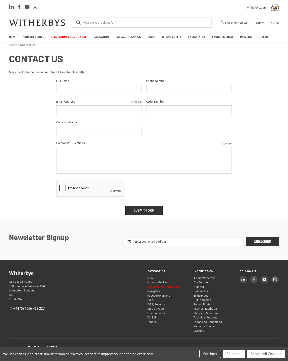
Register (243, 22)
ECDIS (151, 36)
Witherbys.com (258, 7)
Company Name (66, 122)
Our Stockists (202, 300)
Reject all (233, 353)
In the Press (201, 295)
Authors (199, 287)
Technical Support (205, 317)
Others (263, 36)
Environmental (222, 36)
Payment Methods (205, 308)
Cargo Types (196, 36)
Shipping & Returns (206, 313)
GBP (258, 22)
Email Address (99, 102)
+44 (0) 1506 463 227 (29, 309)
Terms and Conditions (208, 322)
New (12, 36)
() (277, 22)
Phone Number (155, 81)
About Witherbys (204, 278)
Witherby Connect (205, 326)
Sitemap (199, 330)
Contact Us (201, 291)
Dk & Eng (246, 36)
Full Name (62, 81)
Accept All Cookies (265, 353)
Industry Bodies (33, 36)
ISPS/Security (171, 36)
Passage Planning (128, 36)
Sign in (229, 22)
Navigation (101, 36)
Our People (201, 282)
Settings (210, 353)
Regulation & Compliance (69, 36)
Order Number (155, 101)
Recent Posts (202, 304)
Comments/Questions (144, 143)
